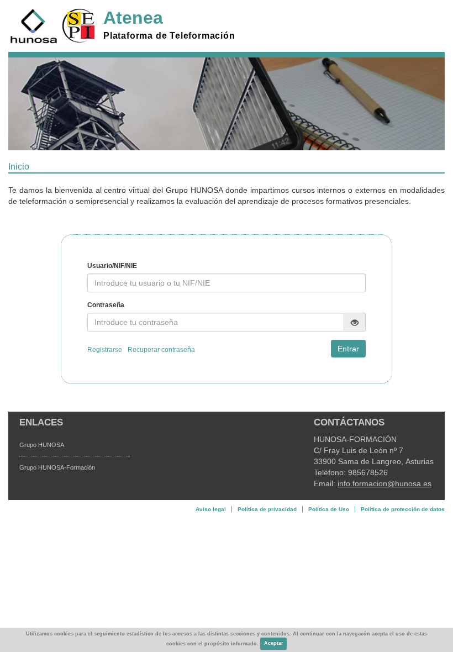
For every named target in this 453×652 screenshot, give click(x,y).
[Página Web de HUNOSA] (33, 26)
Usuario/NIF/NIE (112, 266)
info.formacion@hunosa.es (384, 483)
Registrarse (104, 350)
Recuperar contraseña (161, 350)
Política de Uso (328, 509)
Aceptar (273, 643)
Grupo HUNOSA (41, 444)
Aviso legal (211, 509)
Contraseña (105, 305)
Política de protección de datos (403, 509)
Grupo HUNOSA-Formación (57, 467)
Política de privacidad (267, 509)
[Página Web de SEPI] (78, 26)
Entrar (348, 348)
